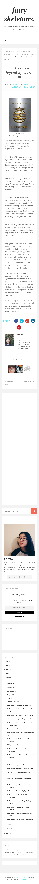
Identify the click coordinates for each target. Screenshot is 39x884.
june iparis (31, 86)
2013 (7, 673)
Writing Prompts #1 (13, 701)
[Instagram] (24, 577)
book (11, 249)
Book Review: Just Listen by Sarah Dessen (20, 715)
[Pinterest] (29, 577)
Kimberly (12, 852)
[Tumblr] (19, 577)
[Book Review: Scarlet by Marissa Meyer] (27, 368)
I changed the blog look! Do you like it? (19, 719)
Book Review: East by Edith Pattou (17, 761)
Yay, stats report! (12, 729)
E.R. (27, 850)
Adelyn (14, 855)
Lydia (26, 852)
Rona (31, 850)
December (10, 680)
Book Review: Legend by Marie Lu (17, 765)
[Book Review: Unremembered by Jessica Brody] (12, 369)
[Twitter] (14, 577)
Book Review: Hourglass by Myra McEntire (20, 791)
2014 (7, 669)
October (9, 687)
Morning (22, 850)
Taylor (7, 850)
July (8, 698)
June (8, 824)
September (10, 691)
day (25, 86)
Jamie (25, 855)
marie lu (14, 88)
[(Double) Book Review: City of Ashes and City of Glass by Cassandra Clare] (19, 369)
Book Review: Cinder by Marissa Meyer (19, 705)
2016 (7, 662)
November (10, 683)
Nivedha (20, 855)
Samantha (20, 852)
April (8, 828)
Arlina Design (27, 879)
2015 (7, 665)
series (32, 88)
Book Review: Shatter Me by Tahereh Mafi (20, 819)
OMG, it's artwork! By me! (15, 745)
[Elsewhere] (9, 577)
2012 (7, 677)
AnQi (16, 850)
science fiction (23, 88)
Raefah (31, 852)
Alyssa (7, 852)
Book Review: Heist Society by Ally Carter (20, 768)
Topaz (12, 850)
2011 (7, 833)
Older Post (27, 381)
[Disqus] (19, 422)
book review (19, 86)
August (9, 695)
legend (8, 88)
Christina (20, 335)
